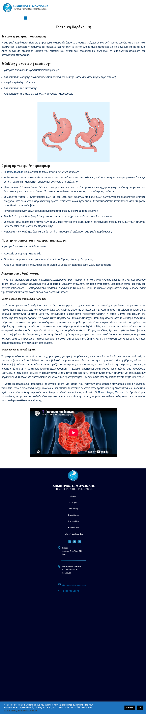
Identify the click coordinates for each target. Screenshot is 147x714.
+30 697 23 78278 (70, 591)
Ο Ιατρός (73, 502)
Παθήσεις (73, 508)
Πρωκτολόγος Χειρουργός (113, 392)
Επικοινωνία (73, 527)
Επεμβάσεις (73, 515)
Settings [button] (129, 708)
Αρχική (73, 496)
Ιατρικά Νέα (73, 521)
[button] (25, 18)
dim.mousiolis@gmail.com (74, 585)
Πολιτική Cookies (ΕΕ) (74, 534)
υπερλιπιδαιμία (14, 171)
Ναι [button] (140, 708)
